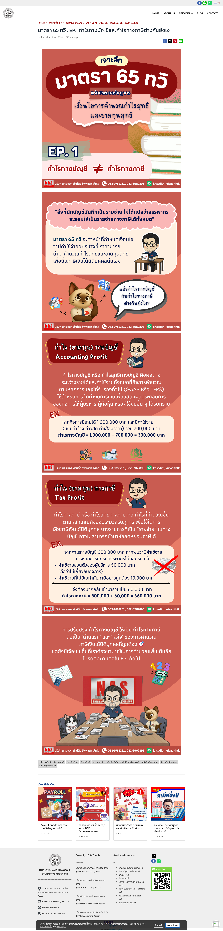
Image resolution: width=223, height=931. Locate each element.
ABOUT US (169, 13)
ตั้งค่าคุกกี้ (158, 925)
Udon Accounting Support (89, 916)
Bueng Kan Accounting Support (91, 903)
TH (218, 3)
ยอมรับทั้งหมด (172, 925)
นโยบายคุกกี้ (61, 926)
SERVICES (185, 13)
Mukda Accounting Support (89, 887)
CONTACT (212, 13)
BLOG (200, 13)
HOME (155, 13)
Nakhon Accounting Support (90, 871)
